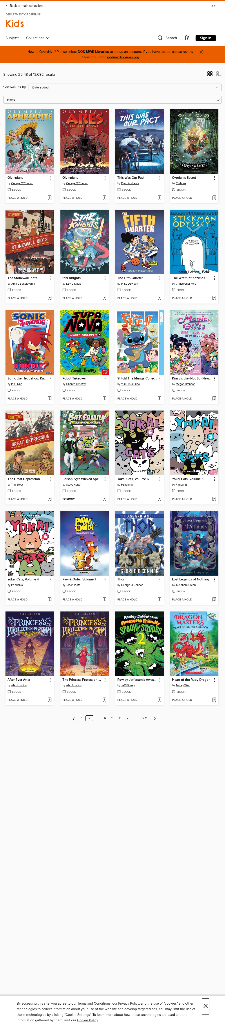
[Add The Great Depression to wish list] (49, 499)
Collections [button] (36, 38)
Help (212, 6)
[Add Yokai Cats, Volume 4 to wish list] (49, 600)
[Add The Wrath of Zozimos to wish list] (214, 298)
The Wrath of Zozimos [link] (188, 278)
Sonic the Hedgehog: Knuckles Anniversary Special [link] (27, 379)
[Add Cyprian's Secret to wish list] (214, 198)
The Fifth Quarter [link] (130, 278)
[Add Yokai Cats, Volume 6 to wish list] (159, 499)
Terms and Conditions (94, 1003)
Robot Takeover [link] (74, 379)
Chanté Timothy (76, 384)
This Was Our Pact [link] (130, 178)
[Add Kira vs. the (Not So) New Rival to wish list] (214, 399)
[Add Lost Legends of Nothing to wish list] (214, 600)
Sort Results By (14, 87)
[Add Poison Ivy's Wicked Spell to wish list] (104, 499)
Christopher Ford (186, 283)
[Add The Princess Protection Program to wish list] (104, 700)
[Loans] (186, 39)
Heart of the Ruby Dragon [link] (191, 680)
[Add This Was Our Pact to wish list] (159, 198)
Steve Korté (73, 484)
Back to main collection (26, 6)
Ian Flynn (16, 384)
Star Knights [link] (71, 278)
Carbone (181, 183)
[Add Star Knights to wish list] (104, 298)
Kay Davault (73, 283)
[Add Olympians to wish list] (49, 198)
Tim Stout (17, 484)
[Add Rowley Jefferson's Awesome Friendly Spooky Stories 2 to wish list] (159, 700)
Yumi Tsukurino (130, 384)
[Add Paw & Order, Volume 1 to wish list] (104, 600)
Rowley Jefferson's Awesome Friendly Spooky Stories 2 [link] (137, 680)
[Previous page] (73, 718)
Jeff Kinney (128, 685)
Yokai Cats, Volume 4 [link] (23, 580)
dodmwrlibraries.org (123, 57)
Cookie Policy (87, 1020)
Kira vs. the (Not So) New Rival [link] (192, 379)
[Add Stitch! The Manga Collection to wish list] (159, 399)
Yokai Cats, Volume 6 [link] (133, 479)
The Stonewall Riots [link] (22, 278)
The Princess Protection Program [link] (82, 680)
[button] (166, 39)
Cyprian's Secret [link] (184, 178)
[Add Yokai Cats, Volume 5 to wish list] (214, 499)
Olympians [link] (15, 178)
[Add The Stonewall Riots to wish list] (49, 298)
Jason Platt (73, 585)
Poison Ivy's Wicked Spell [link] (81, 479)
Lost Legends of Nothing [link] (190, 580)
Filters (11, 100)
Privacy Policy (128, 1003)
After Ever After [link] (18, 680)
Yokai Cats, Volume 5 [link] (187, 479)
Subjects (12, 38)
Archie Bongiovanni (23, 283)
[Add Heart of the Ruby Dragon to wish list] (214, 700)
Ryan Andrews (130, 183)
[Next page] (155, 718)
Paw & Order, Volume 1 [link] (79, 580)
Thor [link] (120, 580)
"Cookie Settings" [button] (77, 1015)
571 (144, 718)
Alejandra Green (186, 585)
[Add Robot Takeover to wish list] (104, 399)
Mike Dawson (129, 283)
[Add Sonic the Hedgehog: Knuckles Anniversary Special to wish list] (49, 399)
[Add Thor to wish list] (159, 600)
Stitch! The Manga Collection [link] (137, 379)
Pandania (127, 484)
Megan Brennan (185, 384)
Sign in (205, 38)
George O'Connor (22, 183)
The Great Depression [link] (23, 479)
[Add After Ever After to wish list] (49, 700)
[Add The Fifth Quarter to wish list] (159, 298)
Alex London (19, 685)
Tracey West (183, 685)
